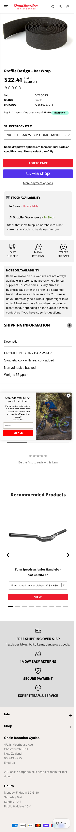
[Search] (53, 6)
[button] (6, 6)
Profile (38, 100)
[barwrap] (38, 33)
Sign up (18, 432)
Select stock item (18, 126)
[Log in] (60, 6)
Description (11, 340)
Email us (9, 762)
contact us (13, 312)
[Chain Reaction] (26, 7)
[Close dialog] (68, 395)
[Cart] (68, 7)
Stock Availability (25, 198)
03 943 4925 (13, 758)
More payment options (38, 183)
